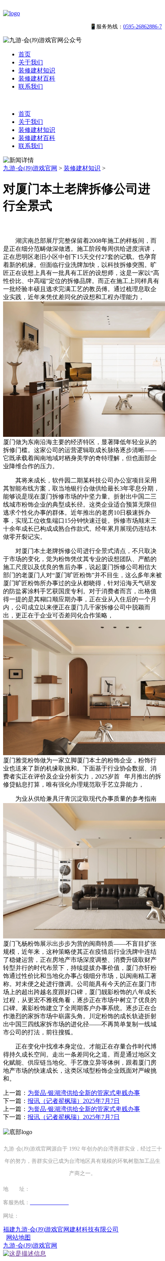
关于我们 (30, 62)
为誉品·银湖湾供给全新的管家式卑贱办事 (84, 1093)
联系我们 (30, 86)
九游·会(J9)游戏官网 (30, 168)
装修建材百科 (36, 78)
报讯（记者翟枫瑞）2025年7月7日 (74, 1101)
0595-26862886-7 (142, 27)
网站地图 (18, 1237)
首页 (24, 54)
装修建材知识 (36, 70)
